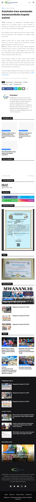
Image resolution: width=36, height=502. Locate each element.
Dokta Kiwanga (18, 82)
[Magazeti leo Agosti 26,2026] (7, 327)
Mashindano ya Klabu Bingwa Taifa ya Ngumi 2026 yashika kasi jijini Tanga (8, 351)
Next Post (30, 175)
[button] (2, 2)
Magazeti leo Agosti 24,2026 (21, 315)
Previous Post (6, 175)
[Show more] (27, 88)
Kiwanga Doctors (17, 84)
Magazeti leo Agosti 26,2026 (21, 324)
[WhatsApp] (19, 88)
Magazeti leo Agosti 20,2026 (21, 384)
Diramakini (13, 95)
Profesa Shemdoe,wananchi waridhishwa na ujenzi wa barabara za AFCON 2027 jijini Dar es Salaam (9, 370)
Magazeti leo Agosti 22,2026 (21, 307)
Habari (10, 84)
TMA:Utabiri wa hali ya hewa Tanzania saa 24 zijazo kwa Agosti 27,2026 (23, 432)
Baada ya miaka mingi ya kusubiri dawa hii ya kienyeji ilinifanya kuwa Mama (9, 135)
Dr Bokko (25, 82)
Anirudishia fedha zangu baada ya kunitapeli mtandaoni (9, 153)
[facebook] (10, 486)
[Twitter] (16, 88)
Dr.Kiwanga (5, 84)
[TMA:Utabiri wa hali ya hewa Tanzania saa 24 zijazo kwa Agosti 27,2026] (7, 434)
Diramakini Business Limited (18, 497)
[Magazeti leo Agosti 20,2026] (7, 386)
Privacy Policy (20, 494)
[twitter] (14, 486)
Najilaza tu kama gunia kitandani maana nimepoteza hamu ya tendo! (25, 135)
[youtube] (18, 486)
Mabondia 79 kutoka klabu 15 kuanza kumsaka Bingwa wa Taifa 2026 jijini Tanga (26, 351)
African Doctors (10, 8)
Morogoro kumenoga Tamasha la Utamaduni (25, 367)
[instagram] (21, 486)
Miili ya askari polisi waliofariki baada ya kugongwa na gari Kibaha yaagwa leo (23, 416)
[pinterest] (25, 486)
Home (3, 8)
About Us (11, 494)
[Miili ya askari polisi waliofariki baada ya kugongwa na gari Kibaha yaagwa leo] (7, 417)
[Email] (23, 88)
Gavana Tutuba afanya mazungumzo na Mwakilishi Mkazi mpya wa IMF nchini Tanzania (23, 425)
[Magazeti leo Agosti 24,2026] (7, 318)
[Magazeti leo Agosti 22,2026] (7, 309)
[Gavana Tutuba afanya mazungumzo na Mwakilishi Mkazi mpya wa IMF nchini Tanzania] (7, 426)
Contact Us (28, 494)
